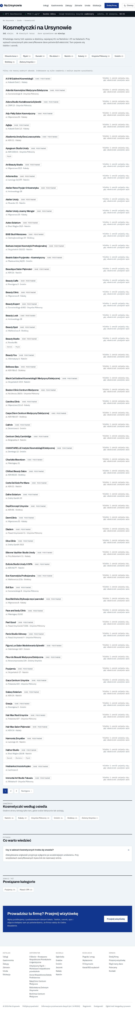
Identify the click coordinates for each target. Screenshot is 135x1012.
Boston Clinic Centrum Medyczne (22, 390)
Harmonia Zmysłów (15, 738)
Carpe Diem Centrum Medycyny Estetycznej (27, 413)
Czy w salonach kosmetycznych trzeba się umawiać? (30, 850)
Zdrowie (78, 5)
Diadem (9, 529)
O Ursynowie (88, 964)
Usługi (46, 5)
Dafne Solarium (13, 494)
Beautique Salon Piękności (19, 269)
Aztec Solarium (13, 223)
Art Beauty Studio (14, 164)
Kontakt (112, 971)
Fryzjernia (10, 669)
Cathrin (9, 425)
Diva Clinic (11, 541)
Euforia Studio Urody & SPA (19, 564)
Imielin (119, 56)
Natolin (68, 56)
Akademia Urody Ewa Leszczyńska (23, 136)
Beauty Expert (13, 304)
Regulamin (87, 1006)
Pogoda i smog (88, 957)
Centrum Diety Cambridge (18, 436)
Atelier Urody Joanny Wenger (20, 211)
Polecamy (113, 967)
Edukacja (97, 5)
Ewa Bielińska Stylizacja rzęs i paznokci (25, 599)
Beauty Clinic (12, 292)
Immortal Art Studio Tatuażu (19, 778)
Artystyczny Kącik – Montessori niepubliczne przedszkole (39, 969)
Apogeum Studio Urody (17, 148)
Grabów (59, 960)
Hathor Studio (12, 750)
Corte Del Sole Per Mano (17, 483)
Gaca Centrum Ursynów (17, 680)
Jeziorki (59, 967)
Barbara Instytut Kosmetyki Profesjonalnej (26, 246)
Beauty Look (12, 315)
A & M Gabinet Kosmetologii (19, 78)
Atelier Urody (12, 199)
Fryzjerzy (10, 889)
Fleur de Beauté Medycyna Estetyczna (24, 657)
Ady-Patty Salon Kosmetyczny (20, 113)
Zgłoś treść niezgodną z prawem (118, 1006)
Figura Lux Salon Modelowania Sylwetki (25, 645)
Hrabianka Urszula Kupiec (18, 766)
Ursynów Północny (101, 56)
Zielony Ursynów (27, 62)
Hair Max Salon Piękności (18, 727)
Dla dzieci (54, 56)
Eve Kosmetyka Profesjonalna (20, 576)
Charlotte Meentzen (15, 459)
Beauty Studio (13, 339)
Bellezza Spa (12, 367)
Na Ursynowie (11, 5)
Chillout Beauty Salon (16, 471)
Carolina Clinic (13, 401)
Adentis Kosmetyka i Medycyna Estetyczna (27, 90)
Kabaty (82, 56)
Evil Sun (10, 587)
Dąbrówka (60, 957)
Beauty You (11, 355)
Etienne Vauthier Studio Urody (20, 552)
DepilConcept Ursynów (17, 506)
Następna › (26, 791)
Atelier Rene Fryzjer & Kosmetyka (22, 188)
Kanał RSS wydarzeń (91, 967)
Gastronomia (57, 5)
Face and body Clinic (16, 610)
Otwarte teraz (11, 56)
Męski (27, 56)
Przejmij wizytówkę (116, 919)
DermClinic (11, 517)
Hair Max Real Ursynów (17, 715)
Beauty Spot (12, 327)
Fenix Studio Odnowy (16, 634)
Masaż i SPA (26, 889)
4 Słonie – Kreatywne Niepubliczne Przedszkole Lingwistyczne (40, 959)
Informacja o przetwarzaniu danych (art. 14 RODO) (60, 1006)
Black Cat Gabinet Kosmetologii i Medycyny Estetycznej (33, 378)
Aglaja (9, 125)
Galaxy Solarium (14, 692)
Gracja (9, 703)
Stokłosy (10, 62)
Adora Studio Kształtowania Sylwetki (23, 102)
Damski (40, 56)
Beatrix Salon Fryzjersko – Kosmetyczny (25, 257)
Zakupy (68, 5)
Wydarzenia (87, 960)
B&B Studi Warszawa (16, 234)
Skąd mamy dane (116, 964)
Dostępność (98, 1006)
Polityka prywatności (30, 1006)
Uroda (87, 5)
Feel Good (11, 622)
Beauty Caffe (12, 281)
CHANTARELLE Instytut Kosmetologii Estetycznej (30, 448)
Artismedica (12, 176)
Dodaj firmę (112, 5)
